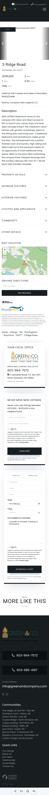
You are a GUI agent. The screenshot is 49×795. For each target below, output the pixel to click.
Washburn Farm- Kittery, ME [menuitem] (16, 713)
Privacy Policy (24, 442)
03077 (19, 335)
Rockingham (30, 332)
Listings (13, 332)
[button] (3, 43)
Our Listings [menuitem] (8, 751)
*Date (9, 500)
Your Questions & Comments (18, 518)
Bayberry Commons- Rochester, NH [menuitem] (20, 735)
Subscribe (24, 451)
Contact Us (11, 381)
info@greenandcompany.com (24, 686)
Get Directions (24, 293)
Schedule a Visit (33, 475)
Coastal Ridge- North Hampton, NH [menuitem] (20, 719)
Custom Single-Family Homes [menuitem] (17, 738)
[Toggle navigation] (44, 9)
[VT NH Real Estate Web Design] (24, 778)
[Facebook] (3, 694)
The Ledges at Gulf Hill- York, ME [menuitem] (18, 710)
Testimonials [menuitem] (8, 760)
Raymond (9, 335)
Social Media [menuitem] (8, 763)
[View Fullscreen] (4, 258)
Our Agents (20, 381)
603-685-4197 (27, 670)
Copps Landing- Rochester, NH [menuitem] (18, 722)
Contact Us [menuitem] (8, 766)
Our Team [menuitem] (7, 757)
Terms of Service (18, 578)
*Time (9, 509)
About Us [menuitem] (6, 754)
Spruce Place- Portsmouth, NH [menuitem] (17, 732)
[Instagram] (7, 694)
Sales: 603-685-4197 (39, 4)
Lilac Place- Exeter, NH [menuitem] (13, 729)
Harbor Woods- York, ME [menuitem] (14, 716)
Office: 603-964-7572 (21, 4)
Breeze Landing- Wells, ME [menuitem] (15, 726)
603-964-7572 (18, 370)
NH (21, 332)
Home (5, 332)
